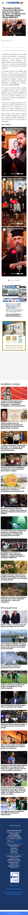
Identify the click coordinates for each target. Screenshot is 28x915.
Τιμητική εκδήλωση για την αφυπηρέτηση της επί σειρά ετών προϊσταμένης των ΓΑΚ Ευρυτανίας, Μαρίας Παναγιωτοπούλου (12, 425)
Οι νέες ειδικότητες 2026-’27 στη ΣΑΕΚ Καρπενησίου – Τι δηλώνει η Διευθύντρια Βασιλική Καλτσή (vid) (13, 489)
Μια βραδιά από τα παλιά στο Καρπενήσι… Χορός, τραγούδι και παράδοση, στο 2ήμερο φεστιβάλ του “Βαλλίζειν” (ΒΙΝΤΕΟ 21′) (13, 555)
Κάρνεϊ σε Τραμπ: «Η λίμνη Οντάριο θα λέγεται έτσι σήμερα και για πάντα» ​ (13, 625)
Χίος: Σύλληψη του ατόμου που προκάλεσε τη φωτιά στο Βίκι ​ (11, 666)
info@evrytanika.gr (16, 840)
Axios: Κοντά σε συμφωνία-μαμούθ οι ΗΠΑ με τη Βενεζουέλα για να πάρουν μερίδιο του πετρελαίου (13, 746)
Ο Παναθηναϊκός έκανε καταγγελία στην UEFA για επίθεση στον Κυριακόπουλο (12, 812)
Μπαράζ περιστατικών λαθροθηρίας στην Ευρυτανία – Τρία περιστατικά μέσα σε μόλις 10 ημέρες (13, 469)
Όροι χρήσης (14, 885)
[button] (3, 3)
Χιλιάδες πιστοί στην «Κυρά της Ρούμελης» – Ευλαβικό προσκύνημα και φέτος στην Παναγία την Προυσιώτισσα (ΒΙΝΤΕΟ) (14, 511)
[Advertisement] (14, 366)
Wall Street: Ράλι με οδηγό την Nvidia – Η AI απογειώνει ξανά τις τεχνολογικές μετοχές (14, 725)
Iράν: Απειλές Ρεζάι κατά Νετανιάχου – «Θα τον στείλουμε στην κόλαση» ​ (13, 706)
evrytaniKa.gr (17, 842)
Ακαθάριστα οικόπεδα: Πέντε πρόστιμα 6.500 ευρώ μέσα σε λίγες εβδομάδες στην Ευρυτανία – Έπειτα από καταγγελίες (13, 599)
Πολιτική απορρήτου (14, 889)
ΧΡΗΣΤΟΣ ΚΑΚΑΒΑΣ (15, 280)
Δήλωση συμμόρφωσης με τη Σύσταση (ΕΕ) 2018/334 (14, 893)
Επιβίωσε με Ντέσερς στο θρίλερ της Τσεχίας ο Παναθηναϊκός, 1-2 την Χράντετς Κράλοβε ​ (12, 686)
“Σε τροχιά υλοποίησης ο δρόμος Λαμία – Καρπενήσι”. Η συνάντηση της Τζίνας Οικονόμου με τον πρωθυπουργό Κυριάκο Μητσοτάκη (14, 447)
